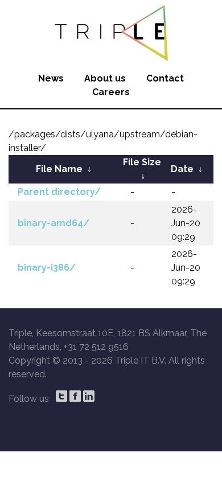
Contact (165, 78)
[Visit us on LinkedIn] (88, 396)
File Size (142, 162)
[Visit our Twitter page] (61, 396)
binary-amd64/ (53, 223)
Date (182, 169)
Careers (111, 92)
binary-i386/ (47, 267)
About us (105, 78)
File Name (59, 169)
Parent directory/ (59, 191)
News (51, 78)
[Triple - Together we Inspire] (111, 31)
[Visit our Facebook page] (75, 396)
